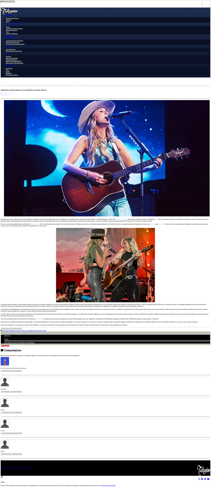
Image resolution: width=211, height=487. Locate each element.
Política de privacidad (16, 467)
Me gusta (6, 329)
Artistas (8, 46)
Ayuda (7, 53)
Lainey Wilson (21, 330)
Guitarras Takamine (8, 330)
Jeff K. (6, 339)
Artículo (7, 336)
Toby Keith (39, 319)
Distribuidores (11, 37)
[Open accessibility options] (2, 477)
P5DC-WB (161, 224)
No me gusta (17, 329)
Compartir (5, 346)
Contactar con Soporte (26, 467)
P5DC (44, 330)
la (68, 219)
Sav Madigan (35, 224)
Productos (9, 15)
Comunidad (9, 65)
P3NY (152, 224)
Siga (2, 332)
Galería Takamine (12, 24)
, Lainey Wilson (121, 219)
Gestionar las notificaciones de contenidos (19, 342)
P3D (157, 219)
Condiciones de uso (5, 467)
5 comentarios (5, 95)
